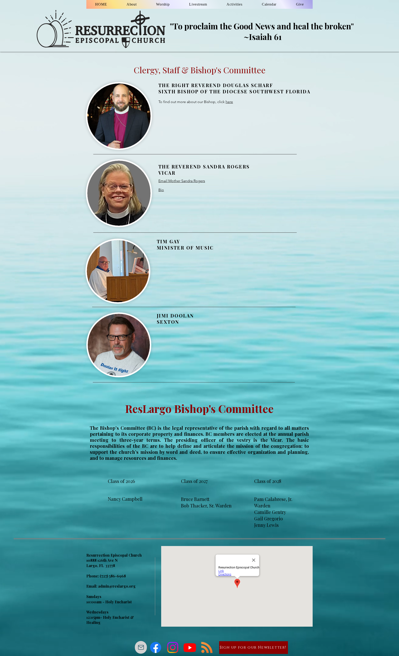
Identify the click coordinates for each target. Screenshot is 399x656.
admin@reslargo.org (117, 586)
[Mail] (141, 647)
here (229, 102)
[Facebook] (155, 647)
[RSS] (207, 647)
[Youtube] (189, 647)
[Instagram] (172, 647)
